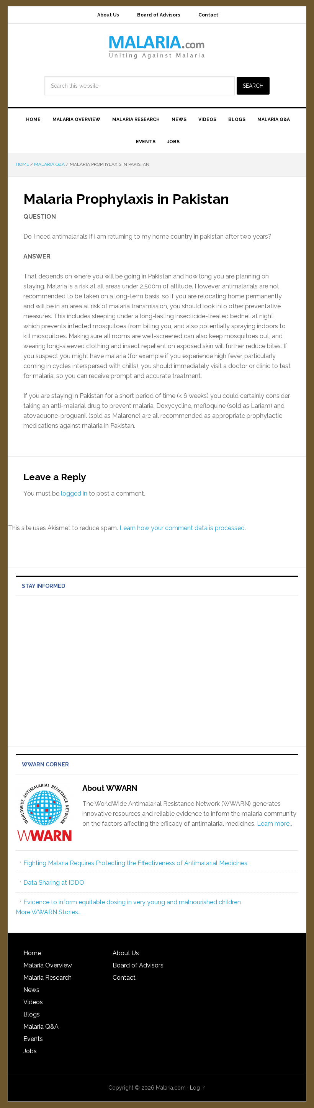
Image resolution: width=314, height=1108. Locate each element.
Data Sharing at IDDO (53, 882)
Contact (124, 977)
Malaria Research (47, 977)
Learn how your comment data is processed (182, 528)
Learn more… (274, 823)
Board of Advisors (138, 965)
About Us (126, 953)
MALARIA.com (157, 46)
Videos (33, 1002)
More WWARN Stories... (49, 912)
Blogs (31, 1014)
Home (32, 953)
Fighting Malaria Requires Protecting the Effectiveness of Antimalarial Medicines (135, 863)
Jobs (30, 1051)
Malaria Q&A (41, 1026)
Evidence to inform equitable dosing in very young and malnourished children (132, 902)
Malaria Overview (47, 965)
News (31, 989)
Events (33, 1039)
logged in (74, 493)
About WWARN (109, 788)
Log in (198, 1088)
